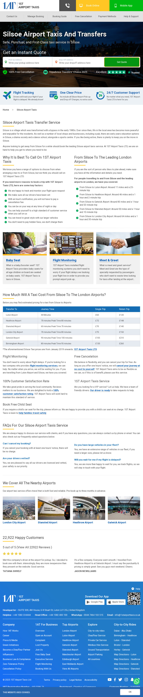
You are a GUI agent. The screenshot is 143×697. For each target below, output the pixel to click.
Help (137, 589)
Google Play (96, 602)
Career (6, 635)
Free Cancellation (83, 16)
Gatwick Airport (117, 522)
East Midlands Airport (72, 664)
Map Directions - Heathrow (127, 659)
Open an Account (43, 635)
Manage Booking (36, 16)
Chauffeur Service (96, 635)
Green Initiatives (11, 645)
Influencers (8, 654)
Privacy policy (59, 680)
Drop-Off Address (66, 60)
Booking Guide (60, 16)
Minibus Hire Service (98, 645)
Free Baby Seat (42, 654)
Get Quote (122, 62)
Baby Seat (13, 260)
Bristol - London (122, 645)
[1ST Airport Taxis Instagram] (127, 679)
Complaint (40, 640)
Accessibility (90, 680)
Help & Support (131, 16)
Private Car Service (97, 640)
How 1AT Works (10, 630)
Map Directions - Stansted (127, 668)
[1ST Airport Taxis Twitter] (121, 679)
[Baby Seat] (25, 243)
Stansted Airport (47, 522)
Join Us (39, 649)
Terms (47, 680)
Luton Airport (68, 635)
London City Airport (14, 522)
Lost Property (42, 645)
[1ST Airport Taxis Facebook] (116, 679)
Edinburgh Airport (70, 659)
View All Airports (70, 668)
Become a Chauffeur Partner (16, 649)
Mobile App (126, 5)
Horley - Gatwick (122, 649)
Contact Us (12, 16)
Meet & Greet (109, 260)
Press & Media (10, 640)
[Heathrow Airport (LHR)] (89, 508)
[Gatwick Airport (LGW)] (124, 508)
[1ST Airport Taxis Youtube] (111, 679)
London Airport (69, 630)
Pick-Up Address (15, 60)
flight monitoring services (44, 365)
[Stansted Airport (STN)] (54, 508)
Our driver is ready (100, 390)
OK (130, 692)
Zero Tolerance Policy (13, 664)
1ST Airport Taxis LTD (85, 349)
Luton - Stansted (122, 640)
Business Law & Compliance (17, 659)
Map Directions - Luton (125, 654)
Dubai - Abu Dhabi (122, 630)
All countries (94, 659)
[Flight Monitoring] (72, 243)
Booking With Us (43, 668)
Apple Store (118, 602)
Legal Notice (75, 680)
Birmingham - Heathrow (125, 635)
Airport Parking (95, 654)
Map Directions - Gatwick (126, 664)
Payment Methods (107, 16)
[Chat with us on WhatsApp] (136, 681)
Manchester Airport (71, 654)
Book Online (92, 5)
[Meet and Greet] (118, 243)
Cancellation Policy (12, 668)
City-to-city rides (96, 630)
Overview (40, 630)
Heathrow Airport (83, 522)
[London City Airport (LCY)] (19, 508)
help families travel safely (32, 413)
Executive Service (44, 659)
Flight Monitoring (64, 260)
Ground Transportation (98, 649)
